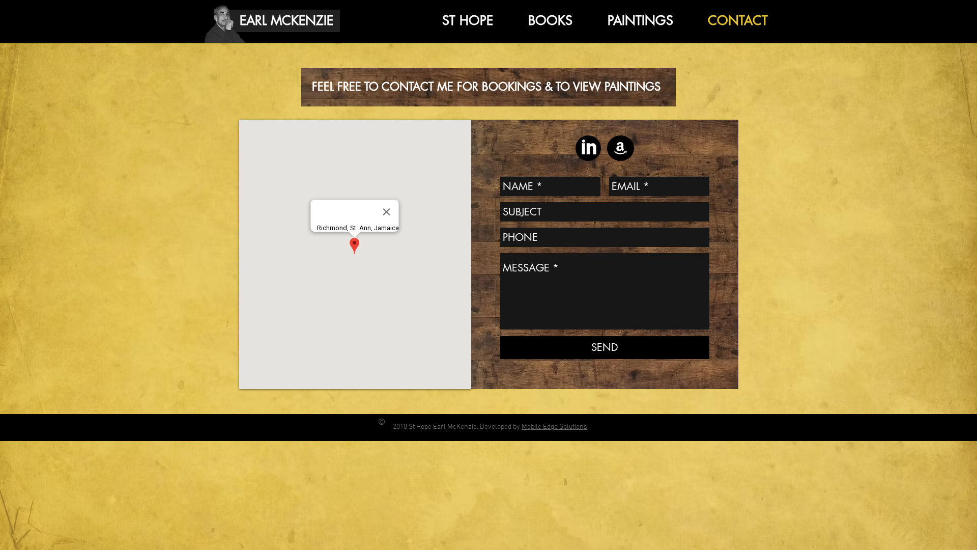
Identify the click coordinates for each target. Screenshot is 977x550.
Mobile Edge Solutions (554, 427)
